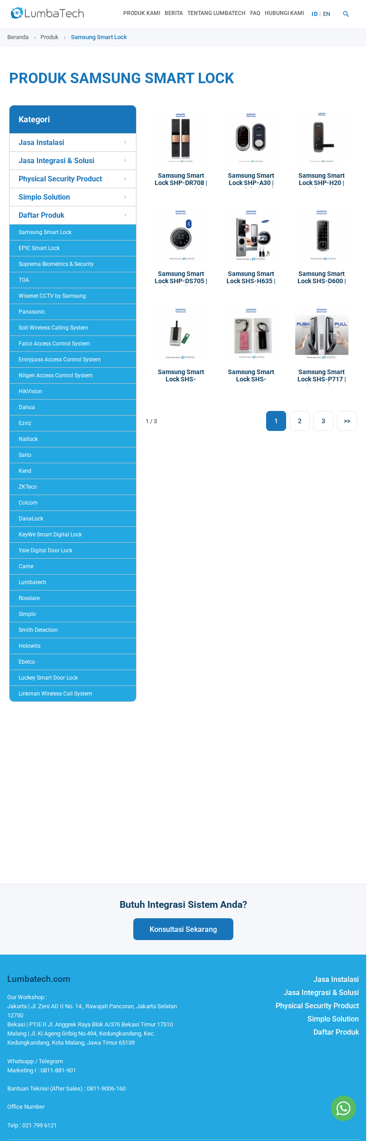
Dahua (27, 407)
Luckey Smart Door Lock (48, 678)
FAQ (255, 13)
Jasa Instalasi (41, 142)
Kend (25, 471)
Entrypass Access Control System (60, 359)
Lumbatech (32, 582)
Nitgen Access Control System (56, 375)
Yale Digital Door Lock (45, 550)
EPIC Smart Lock (39, 248)
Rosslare (29, 598)
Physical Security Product (60, 179)
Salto (25, 455)
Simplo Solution (44, 197)
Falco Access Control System (54, 343)
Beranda (18, 37)
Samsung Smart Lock (45, 232)
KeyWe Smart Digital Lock (50, 534)
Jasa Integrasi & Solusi (56, 160)
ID (315, 13)
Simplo (27, 614)
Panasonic (32, 312)
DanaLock (31, 518)
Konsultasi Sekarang (183, 929)
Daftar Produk (42, 215)
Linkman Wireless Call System (55, 694)
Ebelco (27, 662)
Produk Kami (141, 13)
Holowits (29, 646)
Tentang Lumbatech (216, 13)
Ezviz (25, 423)
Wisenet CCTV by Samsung (52, 296)
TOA (24, 280)
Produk (49, 37)
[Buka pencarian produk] (346, 14)
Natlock (28, 439)
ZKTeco (28, 487)
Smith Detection (38, 630)
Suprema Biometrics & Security (56, 264)
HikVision (30, 391)
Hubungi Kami (284, 13)
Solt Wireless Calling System (53, 328)
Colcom (28, 503)
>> (347, 421)
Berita (174, 13)
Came (26, 566)
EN (327, 13)
